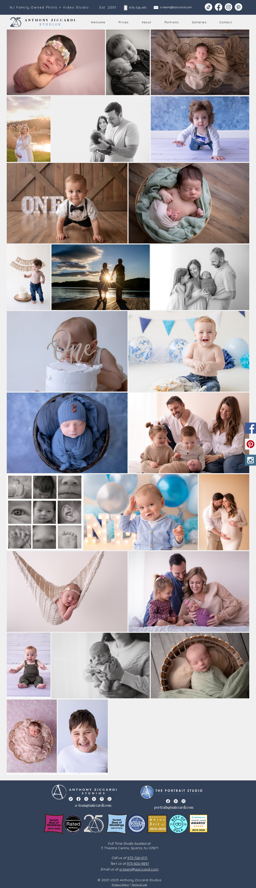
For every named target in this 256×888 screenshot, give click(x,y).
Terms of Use (139, 884)
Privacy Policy (120, 884)
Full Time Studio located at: (129, 843)
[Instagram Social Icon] (250, 460)
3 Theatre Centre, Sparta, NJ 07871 (129, 848)
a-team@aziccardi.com (176, 7)
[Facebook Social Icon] (250, 428)
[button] (146, 22)
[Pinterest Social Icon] (250, 444)
